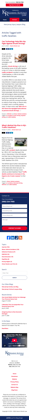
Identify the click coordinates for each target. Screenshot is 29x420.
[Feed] (20, 238)
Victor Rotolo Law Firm (9, 264)
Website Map (14, 387)
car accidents (9, 115)
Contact (14, 20)
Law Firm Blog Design (14, 418)
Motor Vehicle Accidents (20, 114)
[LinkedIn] (12, 238)
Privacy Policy (14, 382)
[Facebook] (8, 238)
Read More (5, 328)
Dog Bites (5, 259)
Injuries (5, 247)
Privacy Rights (7, 261)
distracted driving (17, 183)
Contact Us (14, 384)
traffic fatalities (12, 117)
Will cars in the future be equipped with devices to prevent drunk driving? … (14, 108)
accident (12, 150)
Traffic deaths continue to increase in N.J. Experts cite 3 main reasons (14, 174)
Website (14, 379)
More (24, 20)
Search (14, 277)
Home (5, 20)
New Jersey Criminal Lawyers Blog (12, 289)
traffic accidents (7, 72)
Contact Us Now (14, 228)
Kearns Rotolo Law (21, 411)
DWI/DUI (9, 114)
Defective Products (8, 252)
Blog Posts (14, 390)
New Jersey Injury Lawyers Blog (14, 13)
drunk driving (12, 66)
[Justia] (16, 238)
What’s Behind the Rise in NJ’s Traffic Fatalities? (14, 126)
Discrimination (7, 257)
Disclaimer (14, 376)
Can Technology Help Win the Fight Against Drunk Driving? (14, 42)
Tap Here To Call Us (14, 5)
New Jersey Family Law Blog (10, 287)
